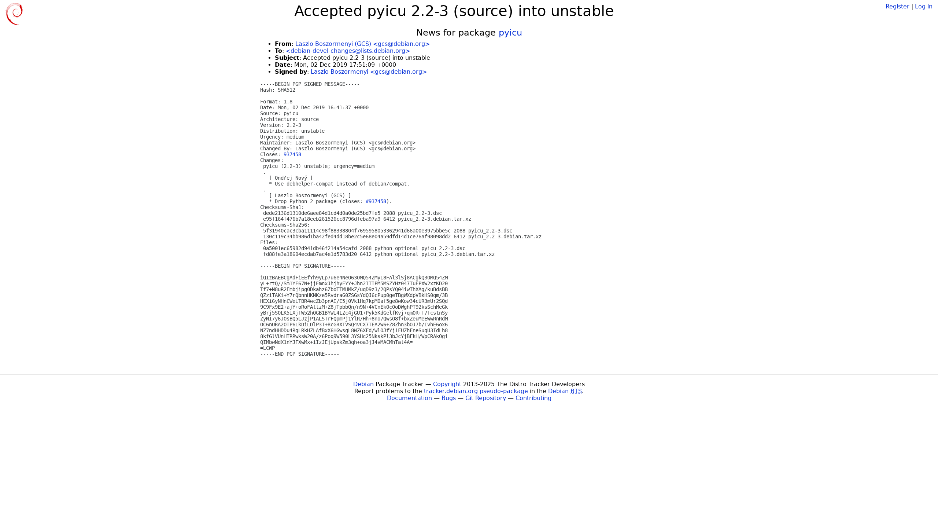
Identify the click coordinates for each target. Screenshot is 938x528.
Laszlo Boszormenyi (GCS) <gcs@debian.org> (362, 43)
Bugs (449, 398)
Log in (924, 6)
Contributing (533, 398)
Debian (363, 384)
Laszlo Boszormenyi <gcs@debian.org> (369, 71)
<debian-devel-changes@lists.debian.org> (348, 50)
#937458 (376, 201)
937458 (292, 154)
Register (897, 6)
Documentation (409, 398)
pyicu (510, 32)
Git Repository (485, 398)
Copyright (447, 384)
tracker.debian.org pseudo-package (476, 391)
